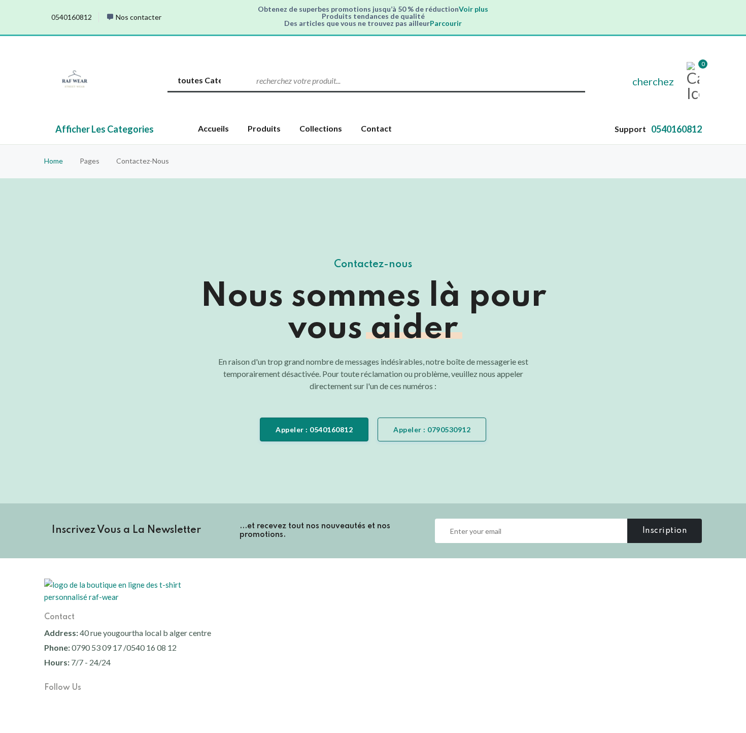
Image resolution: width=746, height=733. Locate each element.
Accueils (213, 128)
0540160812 (71, 17)
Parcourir (446, 23)
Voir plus (473, 9)
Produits (264, 128)
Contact (376, 128)
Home (53, 160)
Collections (320, 128)
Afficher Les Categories (104, 129)
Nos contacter (138, 17)
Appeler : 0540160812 (314, 429)
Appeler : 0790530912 (431, 429)
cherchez (653, 81)
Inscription (664, 531)
